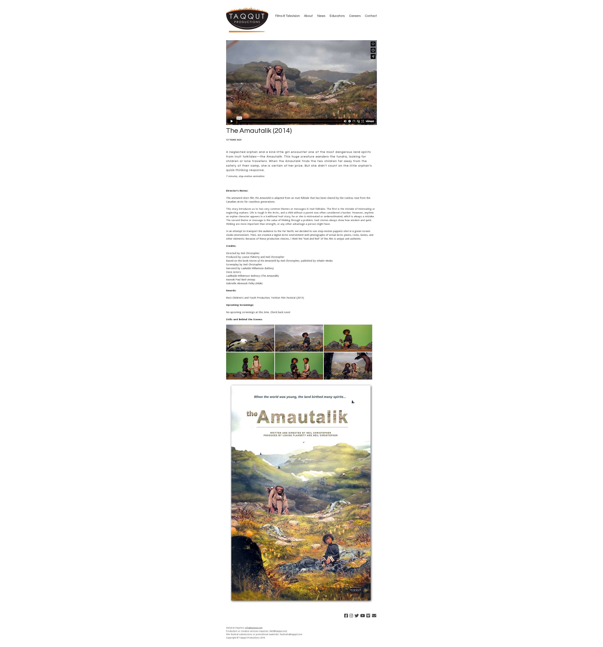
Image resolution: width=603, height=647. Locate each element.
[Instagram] (351, 615)
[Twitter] (357, 615)
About (308, 15)
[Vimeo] (368, 615)
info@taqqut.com (254, 627)
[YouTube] (362, 615)
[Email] (374, 615)
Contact (371, 15)
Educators (337, 15)
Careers (355, 15)
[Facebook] (346, 615)
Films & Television (287, 15)
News (321, 15)
